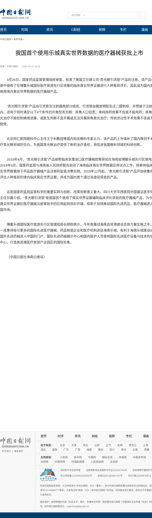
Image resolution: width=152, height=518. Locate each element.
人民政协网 (97, 461)
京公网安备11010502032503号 (76, 476)
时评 (61, 436)
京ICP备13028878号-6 (139, 476)
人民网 (64, 457)
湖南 (54, 449)
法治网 (114, 461)
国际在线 (107, 457)
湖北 (43, 449)
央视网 (123, 457)
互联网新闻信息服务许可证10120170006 (106, 470)
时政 (24, 30)
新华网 (78, 457)
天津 (74, 445)
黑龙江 (133, 445)
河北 (85, 445)
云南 (135, 449)
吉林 (120, 445)
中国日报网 (5, 39)
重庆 (100, 449)
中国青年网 (139, 457)
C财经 (75, 30)
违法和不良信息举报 (70, 470)
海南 (89, 449)
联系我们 (18, 451)
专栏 (123, 30)
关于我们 (6, 451)
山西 (97, 445)
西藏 (146, 449)
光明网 (44, 461)
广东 (66, 449)
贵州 (123, 449)
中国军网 (60, 461)
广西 (77, 449)
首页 (3, 30)
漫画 (144, 30)
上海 (145, 445)
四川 (112, 449)
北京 (62, 445)
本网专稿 (18, 39)
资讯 (49, 30)
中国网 (92, 457)
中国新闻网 (77, 461)
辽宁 (108, 445)
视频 (102, 30)
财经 (95, 436)
